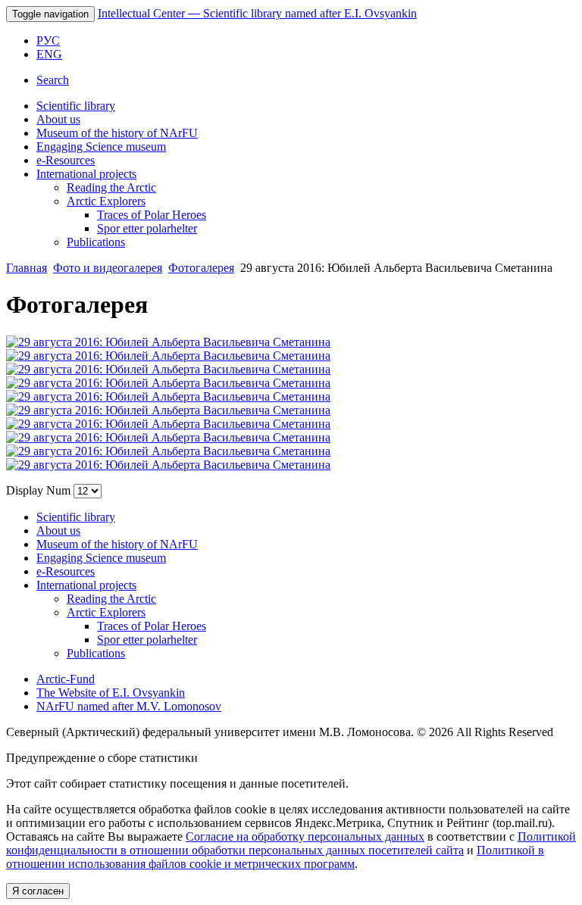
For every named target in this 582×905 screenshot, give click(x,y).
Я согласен (38, 891)
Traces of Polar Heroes (151, 214)
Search (52, 79)
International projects (86, 173)
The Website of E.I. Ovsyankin (110, 692)
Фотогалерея (201, 267)
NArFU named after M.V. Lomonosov (128, 706)
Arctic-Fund (65, 679)
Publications (96, 242)
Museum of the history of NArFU (117, 132)
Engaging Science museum (101, 146)
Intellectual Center (257, 13)
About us (58, 119)
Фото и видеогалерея (107, 267)
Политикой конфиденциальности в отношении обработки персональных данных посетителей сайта (291, 843)
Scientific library (75, 105)
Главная (26, 267)
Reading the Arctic (111, 187)
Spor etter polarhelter (147, 228)
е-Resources (65, 160)
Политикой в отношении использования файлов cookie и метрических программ (275, 857)
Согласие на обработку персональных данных (305, 836)
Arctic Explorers (106, 201)
